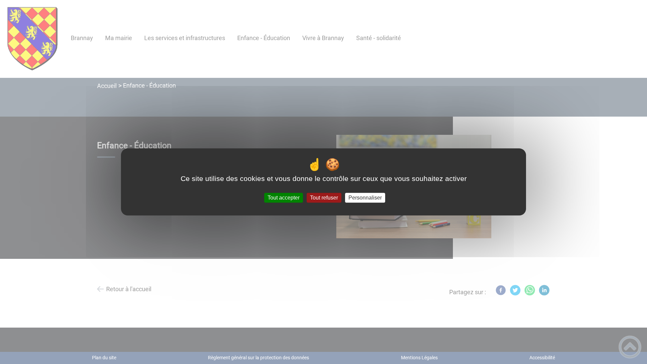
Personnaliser (365, 198)
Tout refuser (324, 198)
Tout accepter (284, 198)
